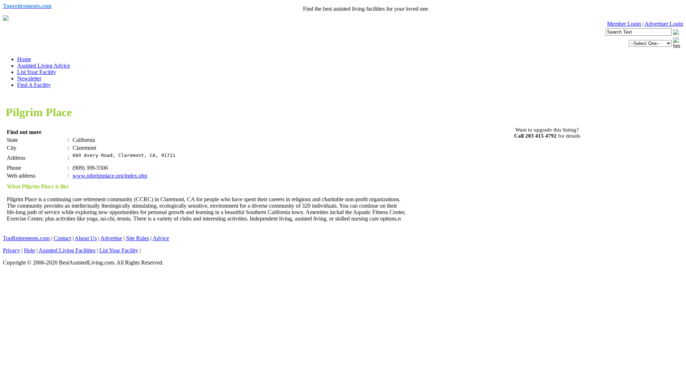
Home (24, 59)
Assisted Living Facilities (67, 250)
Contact (62, 238)
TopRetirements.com (26, 238)
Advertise (111, 238)
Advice (161, 238)
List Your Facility (36, 72)
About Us (86, 238)
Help (29, 250)
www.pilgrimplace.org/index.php (110, 176)
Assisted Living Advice (43, 66)
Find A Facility (34, 85)
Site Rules (137, 238)
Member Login (624, 24)
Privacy (11, 250)
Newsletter (29, 78)
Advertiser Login (664, 24)
